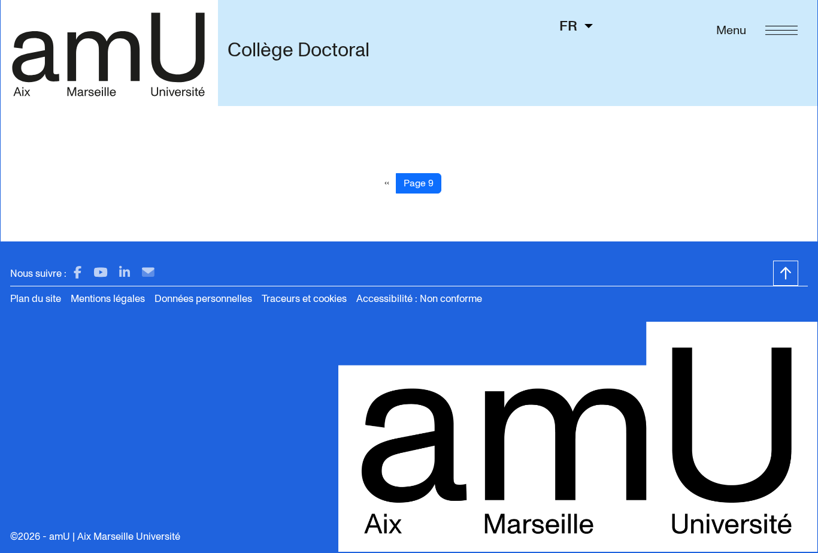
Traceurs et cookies (304, 299)
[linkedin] (124, 273)
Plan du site (35, 299)
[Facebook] (77, 273)
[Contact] (148, 273)
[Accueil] (109, 52)
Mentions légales (108, 299)
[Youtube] (100, 273)
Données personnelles (203, 299)
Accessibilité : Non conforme (419, 299)
